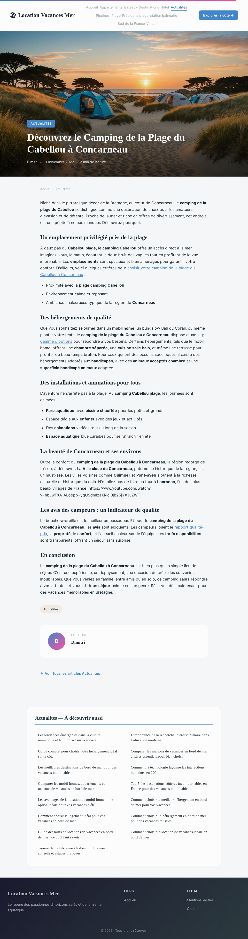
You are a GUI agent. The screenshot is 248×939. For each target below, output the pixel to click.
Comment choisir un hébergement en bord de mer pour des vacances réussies (168, 818)
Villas (150, 23)
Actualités (179, 7)
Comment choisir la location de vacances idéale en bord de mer (169, 834)
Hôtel (165, 7)
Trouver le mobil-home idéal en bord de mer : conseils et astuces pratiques (72, 850)
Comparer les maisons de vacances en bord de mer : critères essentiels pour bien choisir (170, 753)
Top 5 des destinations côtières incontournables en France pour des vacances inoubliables (169, 786)
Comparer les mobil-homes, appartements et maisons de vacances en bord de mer (71, 786)
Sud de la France (131, 23)
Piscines (103, 15)
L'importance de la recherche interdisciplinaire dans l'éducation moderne (170, 737)
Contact (193, 908)
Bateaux (130, 7)
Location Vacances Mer (42, 15)
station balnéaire (163, 15)
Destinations (149, 7)
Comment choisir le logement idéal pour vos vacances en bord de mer (71, 818)
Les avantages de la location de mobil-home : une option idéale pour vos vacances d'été (75, 802)
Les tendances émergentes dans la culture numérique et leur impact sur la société (69, 737)
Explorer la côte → (218, 15)
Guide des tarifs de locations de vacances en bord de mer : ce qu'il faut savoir (75, 834)
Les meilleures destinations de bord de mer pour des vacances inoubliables (77, 769)
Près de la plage (135, 15)
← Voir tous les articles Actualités (70, 673)
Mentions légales (200, 900)
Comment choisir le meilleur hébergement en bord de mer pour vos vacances (169, 802)
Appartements (111, 7)
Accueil (92, 7)
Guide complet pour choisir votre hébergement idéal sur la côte (77, 753)
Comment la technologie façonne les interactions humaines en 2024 (167, 769)
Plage (116, 15)
